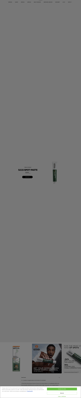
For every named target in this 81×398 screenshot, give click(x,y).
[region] (40, 392)
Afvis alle (62, 393)
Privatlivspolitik (30, 391)
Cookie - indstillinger (62, 396)
